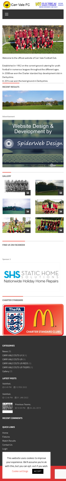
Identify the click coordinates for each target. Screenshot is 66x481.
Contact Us (7, 444)
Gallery (5, 371)
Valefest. (6, 383)
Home (5, 432)
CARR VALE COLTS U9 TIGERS (16, 367)
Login (5, 448)
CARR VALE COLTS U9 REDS (15, 363)
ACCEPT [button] (37, 471)
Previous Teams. (23, 404)
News (5, 351)
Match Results (9, 440)
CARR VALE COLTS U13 (13, 355)
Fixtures (6, 436)
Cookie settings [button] (20, 471)
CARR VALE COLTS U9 (12, 359)
